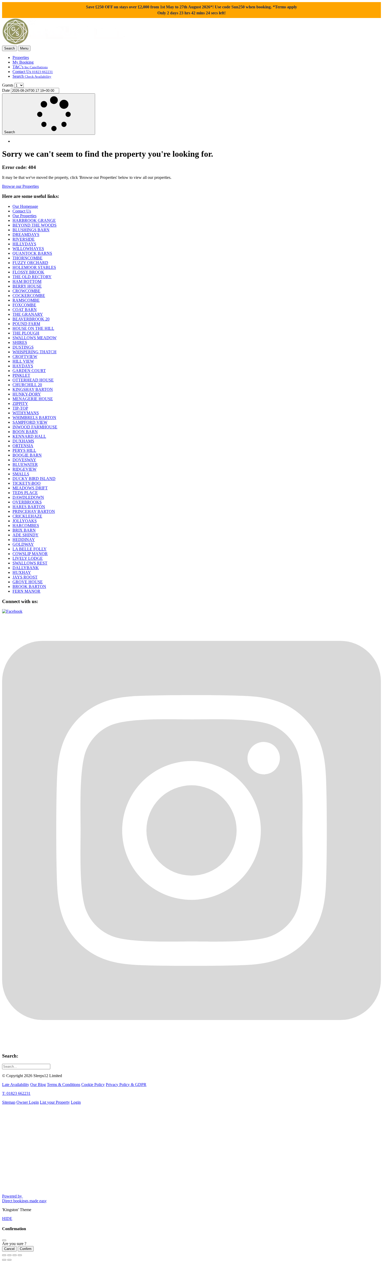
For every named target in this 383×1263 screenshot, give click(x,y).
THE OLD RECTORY (32, 277)
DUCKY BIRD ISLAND (34, 478)
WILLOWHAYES (28, 248)
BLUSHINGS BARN (31, 230)
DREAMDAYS (26, 234)
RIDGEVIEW (24, 469)
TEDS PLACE (25, 492)
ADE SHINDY (26, 535)
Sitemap (8, 1102)
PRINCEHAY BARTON (34, 511)
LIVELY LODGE (28, 558)
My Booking (23, 62)
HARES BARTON (29, 507)
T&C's (30, 67)
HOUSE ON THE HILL (33, 328)
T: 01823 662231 (16, 1093)
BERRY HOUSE (27, 286)
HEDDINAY (24, 539)
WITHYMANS (26, 413)
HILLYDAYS (24, 244)
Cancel (9, 1249)
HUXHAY (22, 572)
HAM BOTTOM (27, 281)
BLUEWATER (25, 464)
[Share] (9, 1255)
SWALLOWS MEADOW (35, 338)
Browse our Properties (20, 186)
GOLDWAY (23, 544)
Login (76, 1102)
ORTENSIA (23, 446)
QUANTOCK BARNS (32, 253)
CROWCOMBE (26, 291)
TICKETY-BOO (27, 483)
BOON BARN (25, 431)
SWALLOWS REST (30, 563)
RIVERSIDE (24, 239)
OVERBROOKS (27, 502)
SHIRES (20, 342)
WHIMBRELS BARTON (34, 417)
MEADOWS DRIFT (30, 488)
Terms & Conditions (63, 1084)
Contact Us (33, 71)
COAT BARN (25, 309)
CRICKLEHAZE (27, 516)
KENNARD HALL (29, 436)
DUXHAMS (23, 441)
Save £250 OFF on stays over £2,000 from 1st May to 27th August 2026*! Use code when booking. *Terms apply (191, 10)
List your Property (55, 1102)
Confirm (26, 1249)
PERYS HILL (24, 450)
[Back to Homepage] (64, 43)
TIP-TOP (20, 408)
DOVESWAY (24, 460)
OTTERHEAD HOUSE (33, 380)
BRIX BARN (24, 530)
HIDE (7, 1218)
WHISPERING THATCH (35, 352)
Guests (7, 85)
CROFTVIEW (25, 356)
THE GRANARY (28, 314)
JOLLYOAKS (25, 521)
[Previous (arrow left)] (4, 1260)
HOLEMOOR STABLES (34, 267)
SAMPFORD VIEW (30, 422)
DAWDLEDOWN (28, 497)
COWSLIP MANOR (30, 553)
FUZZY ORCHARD (30, 262)
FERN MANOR (26, 591)
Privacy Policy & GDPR (126, 1084)
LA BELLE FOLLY (30, 549)
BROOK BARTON (29, 586)
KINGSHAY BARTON (33, 389)
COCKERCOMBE (29, 295)
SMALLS (21, 474)
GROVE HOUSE (28, 582)
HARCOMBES (26, 525)
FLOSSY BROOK (28, 272)
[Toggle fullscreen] (15, 1255)
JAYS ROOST (25, 577)
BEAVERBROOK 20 (31, 319)
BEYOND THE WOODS (35, 225)
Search (32, 76)
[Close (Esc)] (4, 1255)
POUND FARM (26, 323)
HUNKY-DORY (27, 394)
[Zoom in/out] (20, 1255)
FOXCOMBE (24, 305)
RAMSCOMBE (26, 300)
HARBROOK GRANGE (34, 220)
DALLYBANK (26, 568)
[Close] (4, 1240)
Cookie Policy (93, 1084)
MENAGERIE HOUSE (33, 399)
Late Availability (15, 1084)
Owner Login (27, 1102)
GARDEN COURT (29, 370)
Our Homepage (25, 206)
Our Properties (24, 216)
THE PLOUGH (26, 333)
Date (6, 90)
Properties (21, 57)
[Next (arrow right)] (9, 1260)
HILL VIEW (23, 361)
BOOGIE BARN (27, 455)
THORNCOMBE (27, 258)
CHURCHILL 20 (27, 384)
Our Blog (38, 1084)
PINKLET (21, 375)
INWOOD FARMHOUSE (35, 427)
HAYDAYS (23, 366)
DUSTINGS (23, 347)
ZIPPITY (20, 403)
